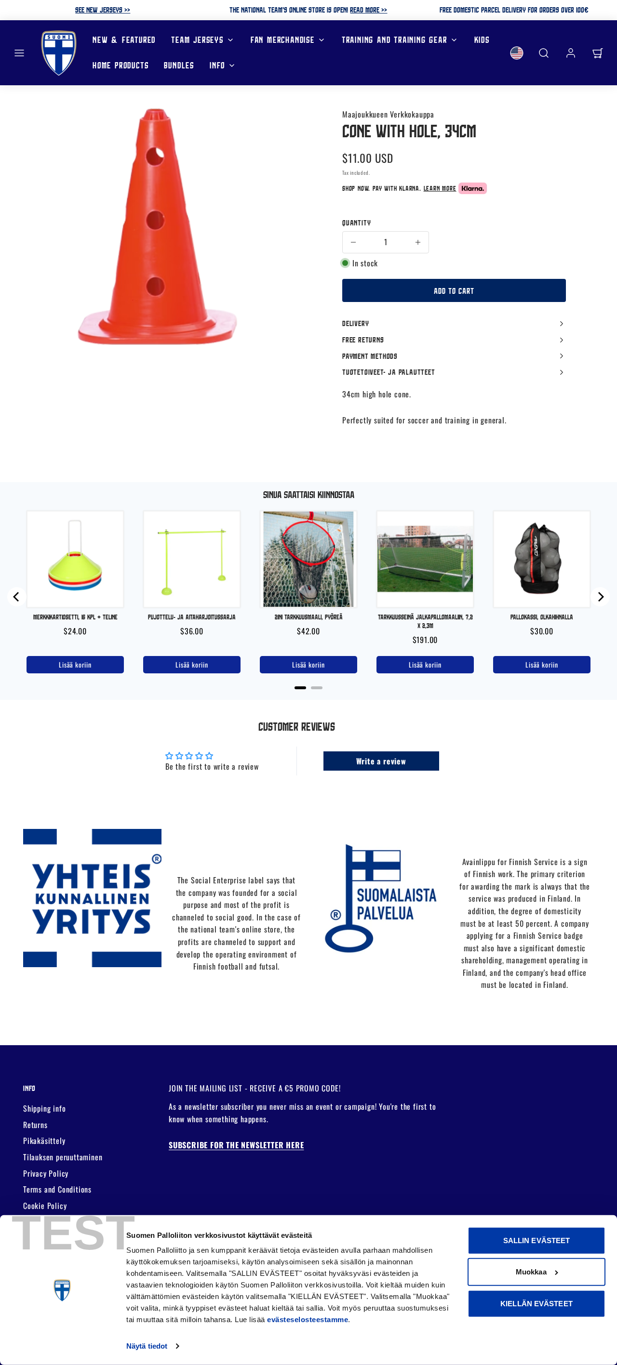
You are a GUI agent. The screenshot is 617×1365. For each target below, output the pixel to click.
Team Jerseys (197, 39)
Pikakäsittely (44, 1140)
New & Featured (124, 39)
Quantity (356, 222)
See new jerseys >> (102, 9)
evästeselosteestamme (307, 1319)
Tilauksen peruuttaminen (62, 1157)
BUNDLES (179, 65)
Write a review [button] (381, 761)
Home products (120, 65)
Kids (482, 39)
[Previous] (17, 596)
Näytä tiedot (146, 1346)
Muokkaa (531, 1272)
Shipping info (44, 1108)
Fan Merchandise (283, 39)
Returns (35, 1124)
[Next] (600, 596)
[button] (19, 53)
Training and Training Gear (394, 39)
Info (217, 65)
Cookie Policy (45, 1205)
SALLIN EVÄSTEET (536, 1240)
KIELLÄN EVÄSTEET (536, 1303)
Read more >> (368, 9)
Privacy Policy (45, 1173)
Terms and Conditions (57, 1189)
